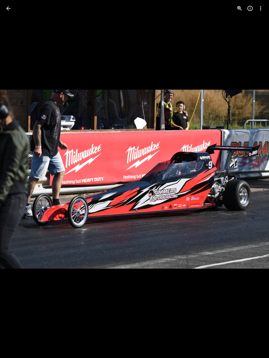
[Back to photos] (8, 8)
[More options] (260, 8)
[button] (14, 179)
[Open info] (250, 8)
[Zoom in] (239, 8)
